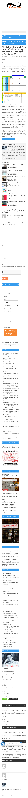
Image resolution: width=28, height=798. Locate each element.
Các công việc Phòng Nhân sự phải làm (11, 577)
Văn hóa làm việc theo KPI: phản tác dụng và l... (16, 202)
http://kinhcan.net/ (21, 733)
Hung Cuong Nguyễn (17, 56)
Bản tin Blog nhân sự (7, 573)
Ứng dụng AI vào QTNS (7, 640)
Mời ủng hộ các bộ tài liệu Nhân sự (10, 505)
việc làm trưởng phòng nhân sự (8, 561)
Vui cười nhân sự (6, 644)
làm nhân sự (14, 550)
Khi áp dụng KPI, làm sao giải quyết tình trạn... (16, 177)
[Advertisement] (14, 19)
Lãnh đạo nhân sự (6, 611)
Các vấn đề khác (6, 580)
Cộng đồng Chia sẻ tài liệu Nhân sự (10, 512)
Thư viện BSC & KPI (7, 629)
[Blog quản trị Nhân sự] (14, 5)
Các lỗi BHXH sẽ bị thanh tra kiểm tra (10, 353)
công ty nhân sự (13, 564)
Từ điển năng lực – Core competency (10, 633)
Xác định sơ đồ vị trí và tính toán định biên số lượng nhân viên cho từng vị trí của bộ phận (11, 426)
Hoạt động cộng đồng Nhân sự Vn (10, 600)
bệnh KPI (4, 139)
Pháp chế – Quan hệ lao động (9, 615)
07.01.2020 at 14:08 (16, 215)
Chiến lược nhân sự (7, 588)
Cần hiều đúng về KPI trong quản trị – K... (16, 195)
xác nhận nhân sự (11, 551)
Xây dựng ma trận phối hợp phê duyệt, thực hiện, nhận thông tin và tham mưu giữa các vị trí (11, 413)
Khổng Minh (9, 215)
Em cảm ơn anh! (5, 779)
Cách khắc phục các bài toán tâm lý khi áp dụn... (16, 183)
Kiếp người (5, 602)
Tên (3, 245)
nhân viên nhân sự (9, 554)
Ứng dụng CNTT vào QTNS (8, 642)
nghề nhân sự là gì (14, 559)
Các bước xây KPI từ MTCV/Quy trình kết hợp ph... (16, 189)
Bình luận (4, 227)
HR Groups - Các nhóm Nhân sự (9, 510)
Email (3, 251)
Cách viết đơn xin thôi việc (8, 586)
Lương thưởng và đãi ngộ (8, 613)
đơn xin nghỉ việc (10, 556)
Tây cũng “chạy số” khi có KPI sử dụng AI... (16, 164)
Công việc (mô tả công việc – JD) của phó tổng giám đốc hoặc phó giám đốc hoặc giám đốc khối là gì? (10, 385)
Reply (22, 215)
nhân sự (3, 550)
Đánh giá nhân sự (6, 646)
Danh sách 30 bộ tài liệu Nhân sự (9, 507)
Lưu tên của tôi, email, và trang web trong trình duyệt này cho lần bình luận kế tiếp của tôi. (13, 267)
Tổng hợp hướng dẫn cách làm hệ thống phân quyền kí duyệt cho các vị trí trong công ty (11, 418)
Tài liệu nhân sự (6, 624)
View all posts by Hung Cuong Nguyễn (10, 158)
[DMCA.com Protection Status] (10, 700)
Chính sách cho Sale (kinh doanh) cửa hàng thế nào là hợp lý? (14, 36)
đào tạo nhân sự (9, 553)
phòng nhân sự (9, 550)
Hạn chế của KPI (10, 139)
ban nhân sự (7, 559)
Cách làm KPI (4, 565)
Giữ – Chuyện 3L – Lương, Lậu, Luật (10, 597)
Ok (2, 769)
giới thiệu (20, 755)
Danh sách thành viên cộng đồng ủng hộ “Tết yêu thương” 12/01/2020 (12, 42)
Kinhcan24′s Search (6, 738)
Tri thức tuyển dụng (7, 631)
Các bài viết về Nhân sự (8, 575)
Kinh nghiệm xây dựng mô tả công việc (11, 607)
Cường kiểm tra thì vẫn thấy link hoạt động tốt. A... (11, 789)
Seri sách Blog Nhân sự (11, 60)
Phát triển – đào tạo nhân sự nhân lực (10, 617)
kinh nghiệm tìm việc (8, 557)
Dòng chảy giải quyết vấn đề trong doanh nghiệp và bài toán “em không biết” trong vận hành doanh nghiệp (10, 368)
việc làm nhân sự (9, 562)
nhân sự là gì (4, 551)
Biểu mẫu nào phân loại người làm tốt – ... (16, 171)
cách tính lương (6, 564)
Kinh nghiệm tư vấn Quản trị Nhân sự (10, 604)
